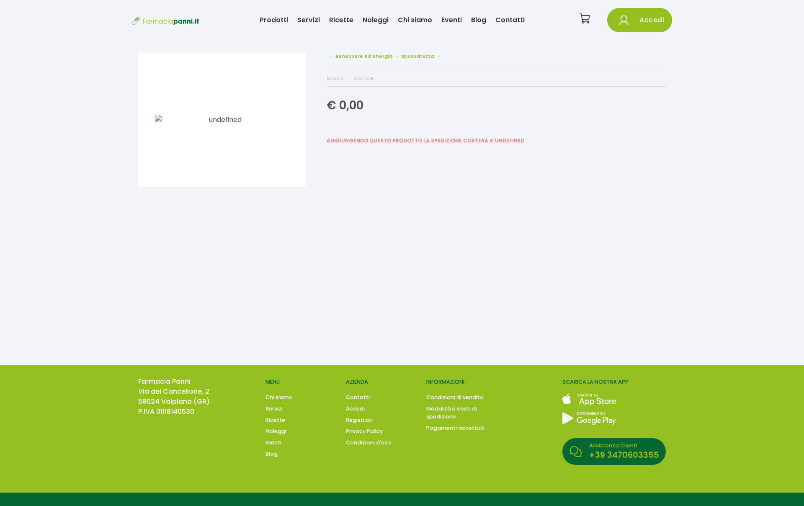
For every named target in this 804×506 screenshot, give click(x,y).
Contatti (510, 20)
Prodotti (274, 20)
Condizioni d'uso (368, 442)
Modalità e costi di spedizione (451, 412)
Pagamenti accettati (455, 427)
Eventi (451, 20)
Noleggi (376, 20)
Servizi (308, 20)
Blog (478, 20)
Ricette (341, 20)
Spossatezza (417, 56)
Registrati (359, 419)
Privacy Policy (364, 431)
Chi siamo (415, 20)
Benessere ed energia (363, 56)
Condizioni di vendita (455, 397)
